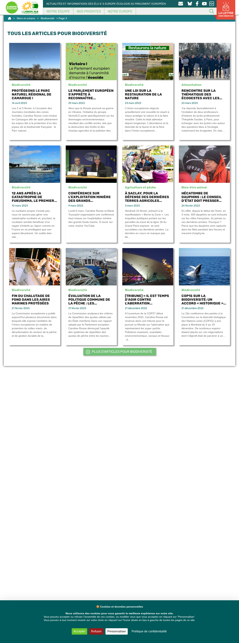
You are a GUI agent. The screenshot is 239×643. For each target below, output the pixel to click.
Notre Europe (120, 11)
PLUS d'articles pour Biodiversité (122, 352)
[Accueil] (9, 18)
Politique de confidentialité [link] (149, 631)
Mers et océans (26, 18)
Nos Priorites (89, 11)
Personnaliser (116, 631)
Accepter (79, 631)
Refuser (96, 631)
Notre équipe (58, 11)
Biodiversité (47, 18)
